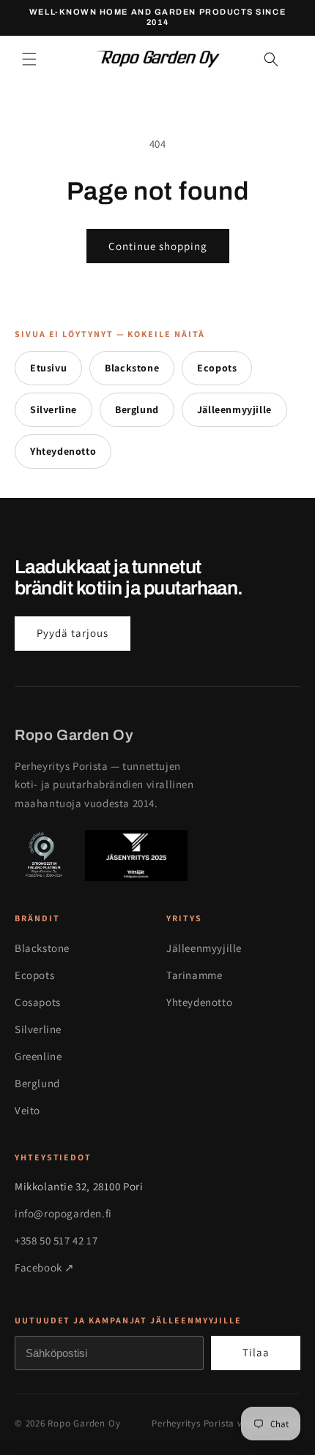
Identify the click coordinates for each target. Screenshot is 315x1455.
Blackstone (132, 367)
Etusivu (48, 367)
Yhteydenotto (63, 451)
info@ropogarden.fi (63, 1213)
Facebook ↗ (45, 1267)
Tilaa (256, 1352)
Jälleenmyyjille (234, 409)
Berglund (137, 409)
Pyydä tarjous (72, 633)
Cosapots (38, 1002)
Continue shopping (157, 246)
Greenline (38, 1056)
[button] (29, 59)
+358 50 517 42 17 (56, 1240)
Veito (27, 1110)
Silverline (53, 409)
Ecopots (217, 367)
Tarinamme (194, 975)
